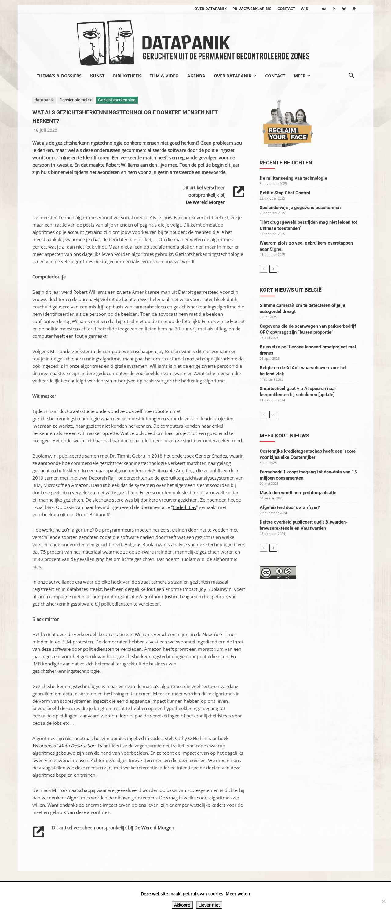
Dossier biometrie (76, 100)
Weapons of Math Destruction (63, 745)
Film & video (164, 76)
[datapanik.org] (195, 40)
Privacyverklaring (252, 8)
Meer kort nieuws (284, 436)
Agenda (196, 76)
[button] (351, 76)
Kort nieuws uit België (291, 290)
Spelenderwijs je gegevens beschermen (300, 207)
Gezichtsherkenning (117, 100)
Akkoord (182, 905)
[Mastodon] (354, 9)
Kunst (97, 76)
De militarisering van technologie (293, 178)
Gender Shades (211, 456)
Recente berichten (286, 163)
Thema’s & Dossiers (59, 76)
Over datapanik (210, 8)
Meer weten (238, 894)
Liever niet (209, 905)
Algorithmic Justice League (167, 596)
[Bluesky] (344, 9)
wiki (305, 8)
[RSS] (333, 9)
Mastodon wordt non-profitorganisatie (298, 492)
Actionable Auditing (173, 470)
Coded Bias (184, 507)
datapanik (44, 100)
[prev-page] (263, 269)
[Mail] (323, 9)
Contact (286, 8)
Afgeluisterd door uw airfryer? (290, 507)
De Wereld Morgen (205, 202)
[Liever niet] (383, 901)
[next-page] (273, 269)
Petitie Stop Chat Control (285, 193)
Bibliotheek (127, 76)
